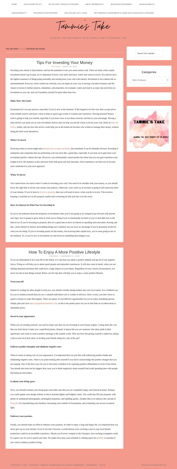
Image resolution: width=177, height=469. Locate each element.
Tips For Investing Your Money (65, 62)
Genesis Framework (74, 465)
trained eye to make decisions (57, 148)
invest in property (47, 192)
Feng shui (14, 403)
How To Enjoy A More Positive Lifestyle (64, 252)
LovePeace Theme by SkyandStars (45, 465)
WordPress (91, 465)
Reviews (56, 66)
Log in (102, 465)
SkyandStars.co (159, 465)
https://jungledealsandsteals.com (43, 303)
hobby (101, 438)
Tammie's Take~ (88, 26)
